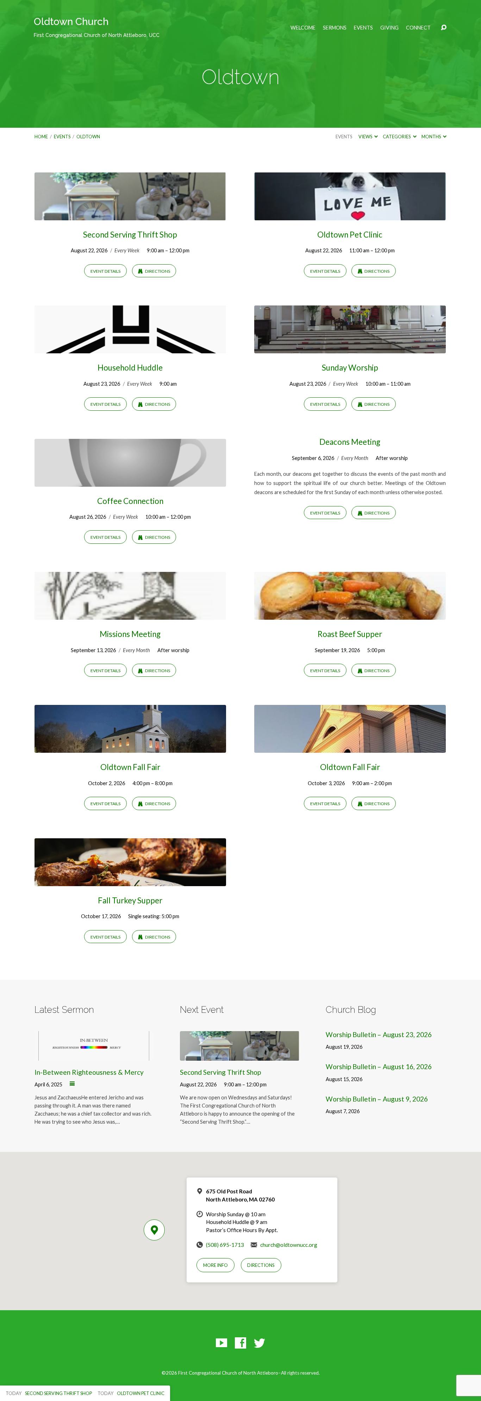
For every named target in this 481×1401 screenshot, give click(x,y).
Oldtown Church (97, 27)
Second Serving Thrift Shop (130, 234)
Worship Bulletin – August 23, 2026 (379, 1034)
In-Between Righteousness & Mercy (89, 1072)
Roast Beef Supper (350, 634)
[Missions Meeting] (130, 614)
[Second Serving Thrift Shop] (130, 215)
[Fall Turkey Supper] (130, 880)
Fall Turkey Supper (130, 900)
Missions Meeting (130, 634)
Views (365, 136)
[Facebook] (240, 1343)
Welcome (303, 27)
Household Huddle (130, 367)
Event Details (105, 271)
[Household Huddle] (130, 348)
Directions (157, 271)
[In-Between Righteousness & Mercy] (94, 1055)
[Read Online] (72, 1083)
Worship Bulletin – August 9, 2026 (377, 1099)
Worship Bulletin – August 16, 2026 (379, 1066)
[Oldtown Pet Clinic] (350, 215)
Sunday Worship (350, 367)
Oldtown (88, 136)
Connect (418, 27)
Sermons (334, 27)
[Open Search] (443, 28)
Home (41, 136)
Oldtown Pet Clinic (349, 234)
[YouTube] (221, 1343)
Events (363, 27)
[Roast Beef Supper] (350, 614)
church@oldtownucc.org (288, 1245)
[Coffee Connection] (130, 481)
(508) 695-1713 (225, 1245)
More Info (215, 1265)
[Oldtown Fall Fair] (130, 747)
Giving (389, 27)
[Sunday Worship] (350, 348)
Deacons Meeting (349, 442)
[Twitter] (259, 1343)
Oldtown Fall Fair (130, 767)
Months (431, 136)
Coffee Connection (130, 501)
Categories (397, 136)
